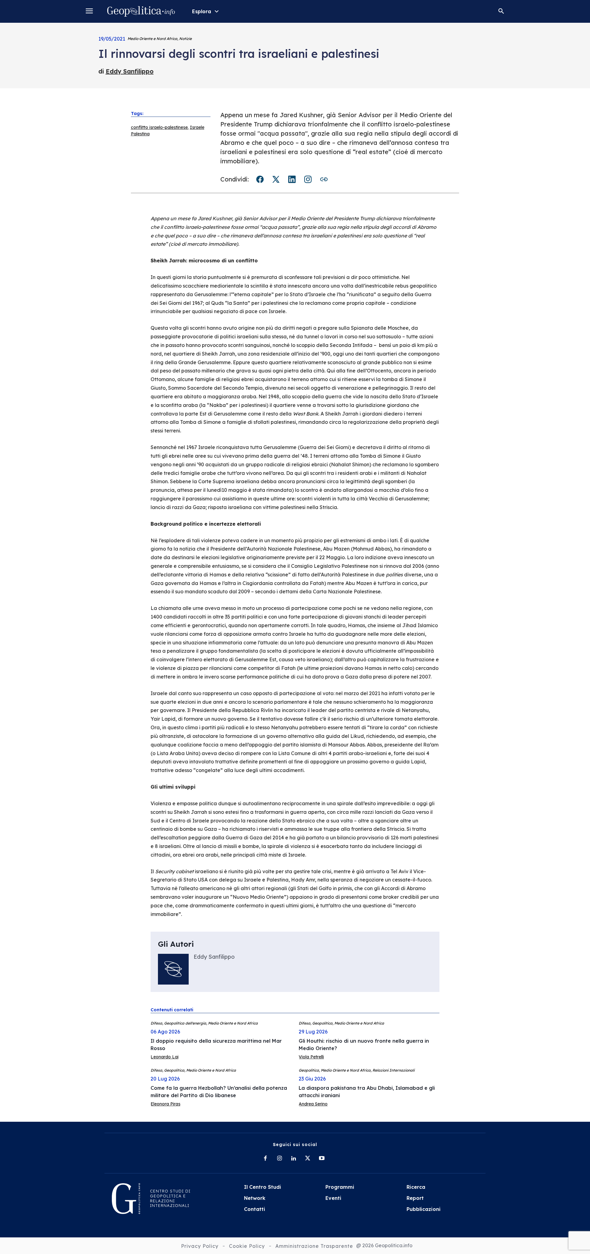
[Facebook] (265, 1158)
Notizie (185, 38)
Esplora (201, 11)
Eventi (333, 1198)
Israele (197, 127)
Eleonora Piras (165, 1104)
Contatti (254, 1209)
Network (255, 1198)
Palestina (140, 134)
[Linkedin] (293, 1158)
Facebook (260, 179)
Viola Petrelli (311, 1057)
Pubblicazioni (424, 1209)
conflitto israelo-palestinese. (160, 127)
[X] (307, 1158)
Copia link (324, 179)
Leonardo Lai (165, 1057)
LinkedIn (292, 179)
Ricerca (416, 1187)
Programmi (339, 1187)
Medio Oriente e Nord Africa (152, 38)
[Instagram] (279, 1158)
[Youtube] (321, 1158)
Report (415, 1198)
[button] (501, 11)
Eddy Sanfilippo (130, 71)
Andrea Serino (313, 1104)
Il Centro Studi (262, 1187)
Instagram (308, 179)
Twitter (276, 179)
